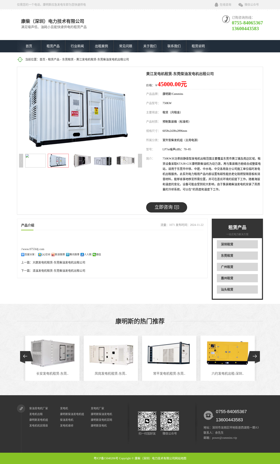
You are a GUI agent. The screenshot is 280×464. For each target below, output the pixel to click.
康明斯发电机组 (38, 419)
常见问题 (125, 46)
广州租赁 (227, 267)
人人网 (87, 254)
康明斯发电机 (99, 425)
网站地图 (180, 458)
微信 (98, 254)
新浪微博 (60, 254)
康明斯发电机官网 (101, 419)
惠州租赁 (227, 278)
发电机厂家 (97, 408)
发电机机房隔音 (38, 425)
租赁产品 (53, 46)
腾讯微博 (74, 254)
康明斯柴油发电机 (101, 414)
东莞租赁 (68, 59)
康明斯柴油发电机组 (72, 414)
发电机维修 (66, 425)
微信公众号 (252, 4)
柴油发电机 (66, 419)
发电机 (64, 408)
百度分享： (31, 254)
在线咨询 (225, 4)
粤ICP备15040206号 (106, 458)
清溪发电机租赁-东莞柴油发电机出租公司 (59, 270)
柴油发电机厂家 (38, 408)
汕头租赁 (227, 289)
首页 (29, 46)
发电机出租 (36, 414)
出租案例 (101, 46)
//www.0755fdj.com (32, 249)
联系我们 (174, 46)
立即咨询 (164, 207)
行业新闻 (77, 46)
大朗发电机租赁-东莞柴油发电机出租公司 (59, 262)
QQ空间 (46, 254)
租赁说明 (198, 46)
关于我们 (149, 46)
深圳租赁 (227, 244)
